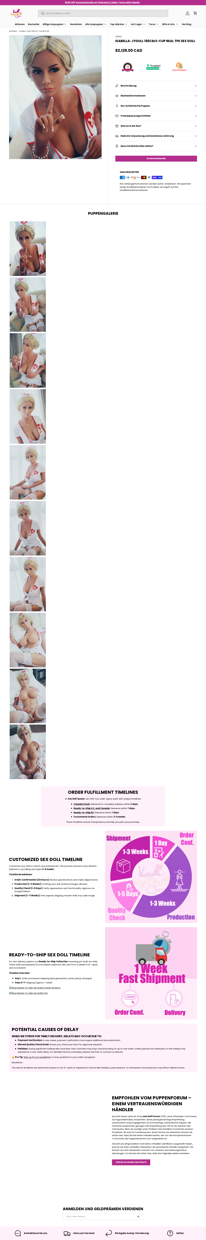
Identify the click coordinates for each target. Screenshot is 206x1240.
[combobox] (103, 13)
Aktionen (20, 24)
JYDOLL (118, 36)
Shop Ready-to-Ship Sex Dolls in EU (30, 993)
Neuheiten (76, 24)
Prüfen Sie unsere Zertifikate (131, 1162)
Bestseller (34, 24)
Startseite (13, 31)
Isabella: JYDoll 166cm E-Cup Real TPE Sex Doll (35, 31)
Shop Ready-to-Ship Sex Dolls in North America (36, 987)
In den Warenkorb (156, 158)
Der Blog (186, 24)
